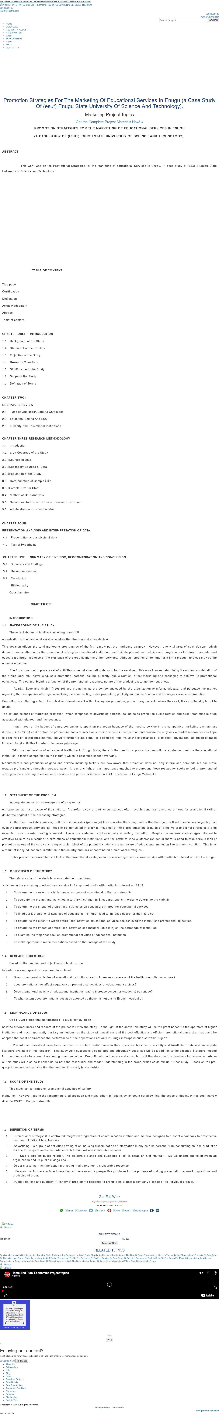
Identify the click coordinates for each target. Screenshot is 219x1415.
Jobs (8, 1370)
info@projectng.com (9, 10)
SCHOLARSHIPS (14, 38)
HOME (9, 23)
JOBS (8, 35)
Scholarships (12, 1367)
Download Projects (15, 1379)
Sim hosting (11, 1397)
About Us (10, 1364)
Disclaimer (11, 1391)
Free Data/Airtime (14, 1385)
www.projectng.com (210, 16)
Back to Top (11, 1400)
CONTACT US (12, 47)
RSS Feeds (118, 1407)
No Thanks (22, 1360)
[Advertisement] (109, 71)
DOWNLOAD (12, 26)
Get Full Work (109, 1196)
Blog (8, 1373)
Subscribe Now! (7, 1360)
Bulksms (10, 1394)
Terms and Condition (16, 1388)
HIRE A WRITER (14, 32)
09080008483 (6, 7)
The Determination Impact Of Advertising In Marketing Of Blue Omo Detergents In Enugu (114, 1261)
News (8, 1376)
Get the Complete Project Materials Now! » (109, 121)
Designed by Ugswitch (207, 1410)
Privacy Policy (102, 1407)
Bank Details (12, 1382)
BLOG (9, 44)
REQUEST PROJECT (16, 29)
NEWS (9, 41)
